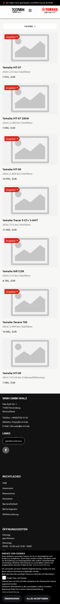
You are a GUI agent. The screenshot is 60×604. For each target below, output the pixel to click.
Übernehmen (11, 598)
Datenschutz (8, 493)
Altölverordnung (10, 514)
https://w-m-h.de (20, 421)
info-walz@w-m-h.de (20, 426)
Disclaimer (7, 498)
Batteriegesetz (9, 509)
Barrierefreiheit (10, 503)
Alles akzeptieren (37, 598)
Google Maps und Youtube (16, 578)
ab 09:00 (49, 2)
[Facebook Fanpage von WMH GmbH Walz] (5, 450)
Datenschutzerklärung (41, 565)
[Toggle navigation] (30, 10)
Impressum (7, 488)
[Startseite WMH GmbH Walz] (50, 10)
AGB (4, 482)
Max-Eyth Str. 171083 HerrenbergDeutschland (11, 408)
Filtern (28, 26)
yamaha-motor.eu (13, 440)
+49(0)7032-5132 (19, 417)
